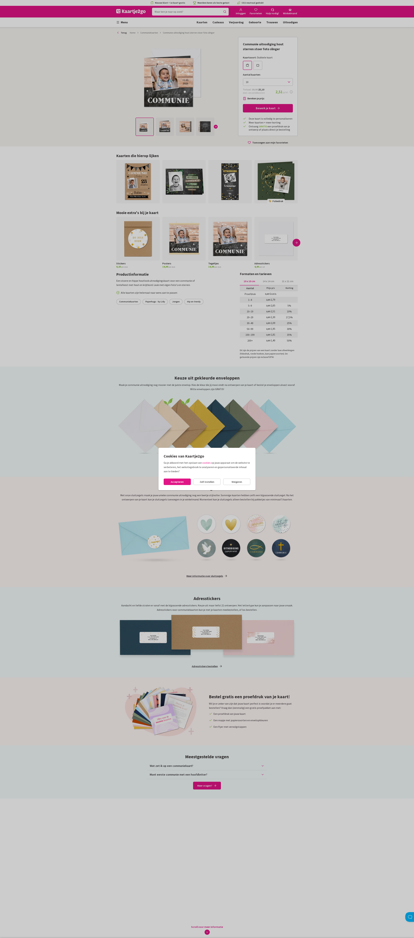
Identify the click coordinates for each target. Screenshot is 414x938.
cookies (206, 462)
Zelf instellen (207, 481)
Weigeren (237, 481)
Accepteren (177, 481)
